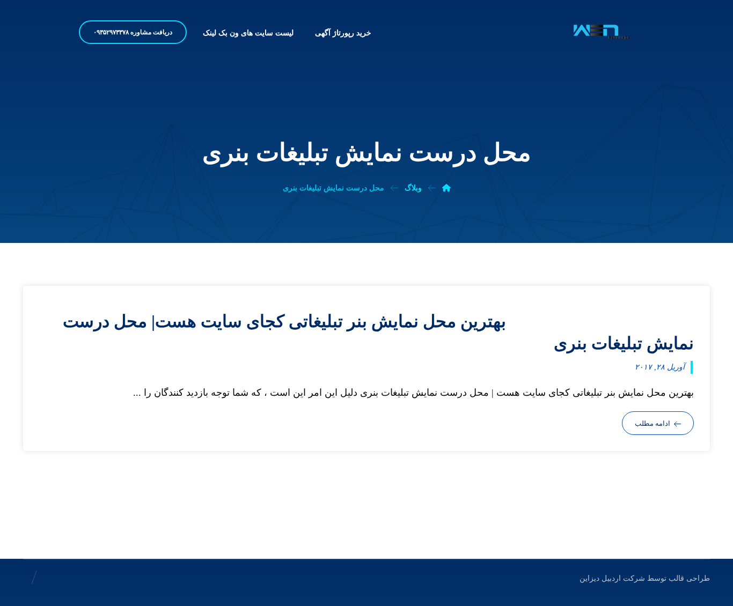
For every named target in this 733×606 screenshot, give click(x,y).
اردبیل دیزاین (600, 578)
